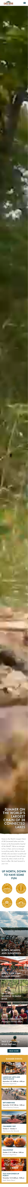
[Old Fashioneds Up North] (14, 1171)
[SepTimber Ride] (14, 1099)
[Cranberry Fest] (14, 1122)
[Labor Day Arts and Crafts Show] (14, 1074)
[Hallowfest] (14, 1146)
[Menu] (24, 3)
